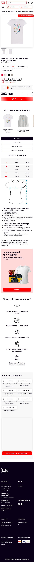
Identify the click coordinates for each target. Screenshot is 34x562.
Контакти (20, 486)
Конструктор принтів (6, 522)
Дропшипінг (21, 524)
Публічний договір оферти (6, 509)
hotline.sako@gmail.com (7, 497)
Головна (3, 11)
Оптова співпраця (22, 522)
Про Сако (20, 485)
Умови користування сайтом (6, 506)
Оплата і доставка (6, 541)
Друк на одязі (11, 11)
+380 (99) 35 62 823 (6, 485)
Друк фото (4, 524)
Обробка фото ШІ (6, 525)
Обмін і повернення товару (6, 543)
